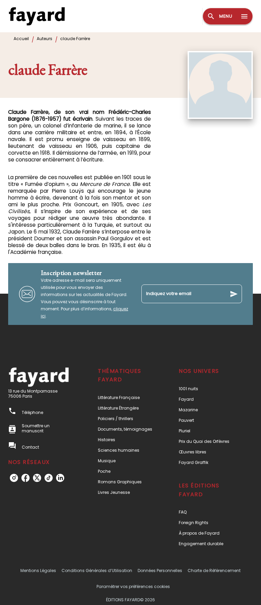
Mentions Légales (38, 570)
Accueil (21, 38)
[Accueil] (36, 16)
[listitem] (14, 478)
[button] (127, 397)
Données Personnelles (160, 570)
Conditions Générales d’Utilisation (97, 570)
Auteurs (44, 38)
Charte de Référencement (214, 570)
